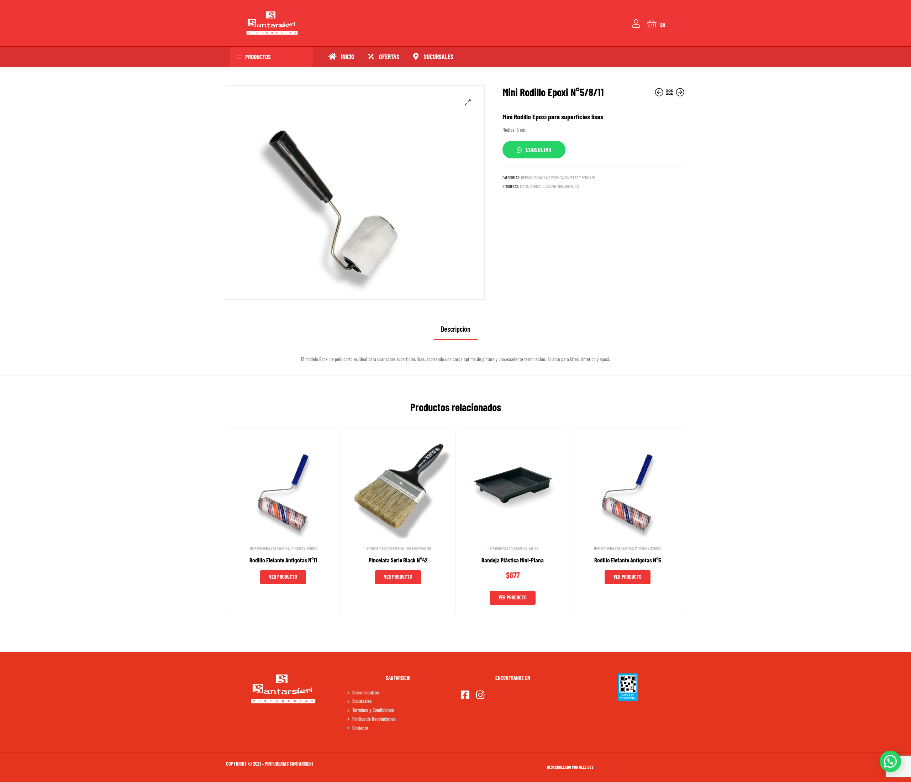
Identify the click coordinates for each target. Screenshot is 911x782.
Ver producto (283, 577)
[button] (468, 102)
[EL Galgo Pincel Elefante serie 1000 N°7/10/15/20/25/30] (680, 92)
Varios (533, 547)
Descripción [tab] (455, 329)
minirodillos (540, 186)
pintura (557, 186)
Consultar (538, 149)
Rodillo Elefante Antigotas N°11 (283, 559)
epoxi (524, 186)
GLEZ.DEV (586, 767)
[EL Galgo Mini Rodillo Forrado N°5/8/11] (659, 92)
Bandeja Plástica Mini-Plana (512, 559)
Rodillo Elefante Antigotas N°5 (627, 559)
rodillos (572, 186)
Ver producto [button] (513, 597)
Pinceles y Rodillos (579, 177)
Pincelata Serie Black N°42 (398, 559)
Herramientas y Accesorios (542, 177)
